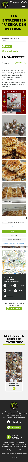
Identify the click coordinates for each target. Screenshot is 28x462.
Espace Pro (16, 2)
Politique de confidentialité (18, 243)
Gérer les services (14, 226)
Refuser (14, 235)
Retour (8, 46)
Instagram (10, 296)
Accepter (14, 231)
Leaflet (16, 273)
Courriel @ (10, 290)
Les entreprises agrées (13, 38)
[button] (25, 218)
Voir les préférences (14, 240)
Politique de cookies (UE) (14, 450)
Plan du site (14, 457)
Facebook (20, 290)
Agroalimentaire (20, 62)
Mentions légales (22, 453)
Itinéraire (9, 285)
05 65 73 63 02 (16, 422)
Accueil (4, 38)
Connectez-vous (15, 308)
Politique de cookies (7, 243)
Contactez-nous (15, 427)
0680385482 (20, 285)
